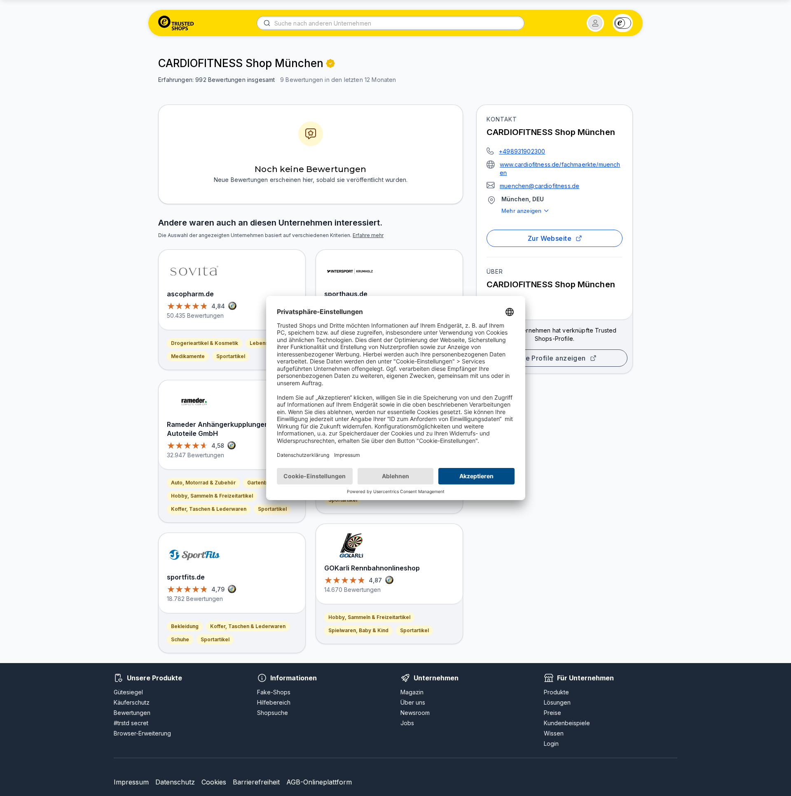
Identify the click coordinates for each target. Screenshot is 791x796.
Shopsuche (272, 712)
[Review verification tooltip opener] (330, 63)
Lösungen (557, 702)
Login (551, 743)
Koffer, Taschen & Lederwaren (208, 509)
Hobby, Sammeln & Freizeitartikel (212, 496)
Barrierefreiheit (256, 782)
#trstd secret (131, 722)
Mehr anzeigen (521, 210)
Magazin (412, 692)
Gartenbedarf (263, 482)
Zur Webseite (550, 238)
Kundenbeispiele (567, 722)
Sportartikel (230, 356)
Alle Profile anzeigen (551, 358)
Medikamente (188, 356)
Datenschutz (175, 782)
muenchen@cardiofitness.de (539, 185)
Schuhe (180, 639)
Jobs (407, 722)
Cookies (213, 782)
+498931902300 (522, 151)
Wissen (554, 733)
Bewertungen (132, 712)
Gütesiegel (128, 692)
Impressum (131, 782)
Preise (552, 712)
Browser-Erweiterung (142, 733)
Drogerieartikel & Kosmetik (204, 343)
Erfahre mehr (368, 235)
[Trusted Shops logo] (176, 23)
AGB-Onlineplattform (319, 782)
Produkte (556, 692)
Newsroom (415, 712)
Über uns (412, 702)
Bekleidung (185, 626)
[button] (595, 23)
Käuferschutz (132, 702)
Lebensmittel (266, 343)
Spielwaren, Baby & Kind (358, 630)
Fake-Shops (273, 692)
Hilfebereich (273, 702)
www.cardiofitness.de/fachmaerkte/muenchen (560, 168)
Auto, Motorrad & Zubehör (203, 482)
